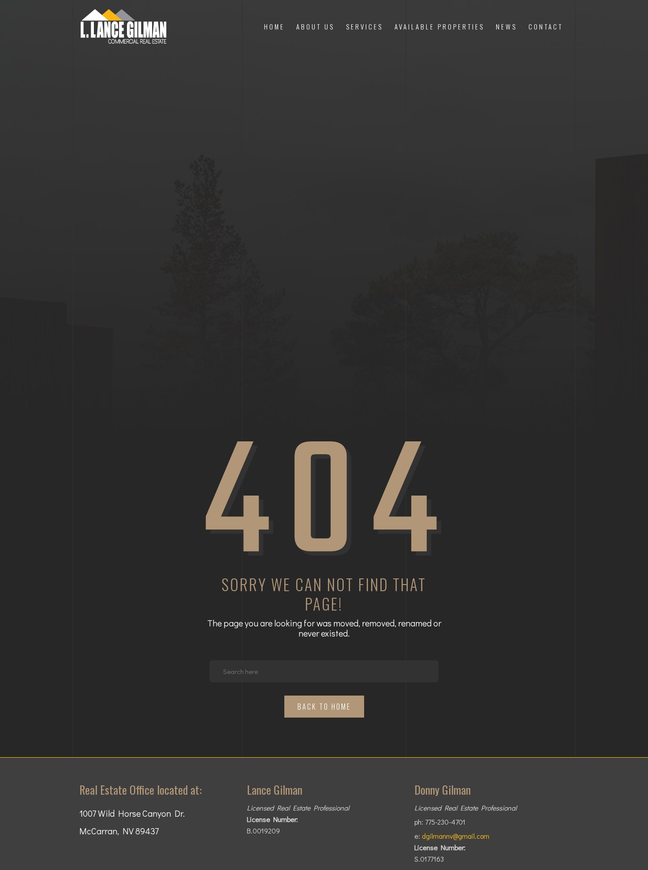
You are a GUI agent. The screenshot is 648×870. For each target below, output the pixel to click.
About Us (315, 26)
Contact (546, 26)
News (506, 26)
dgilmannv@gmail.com (455, 836)
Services (364, 26)
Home (274, 26)
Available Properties (439, 26)
